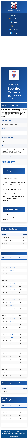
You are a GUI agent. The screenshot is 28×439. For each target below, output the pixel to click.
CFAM (11, 334)
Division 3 (12, 283)
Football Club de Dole (8, 161)
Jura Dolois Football (8, 162)
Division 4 (12, 267)
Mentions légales (14, 436)
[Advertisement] (14, 50)
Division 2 (12, 292)
